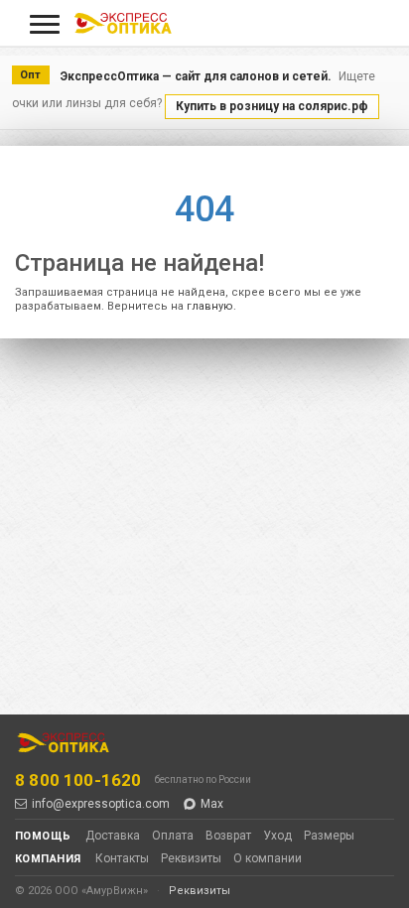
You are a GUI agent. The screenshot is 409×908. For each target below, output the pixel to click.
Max (212, 804)
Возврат (228, 836)
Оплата (173, 836)
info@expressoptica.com (101, 804)
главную (210, 306)
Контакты (122, 858)
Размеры (329, 836)
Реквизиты (191, 858)
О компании (267, 858)
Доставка (112, 836)
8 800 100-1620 (78, 780)
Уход (277, 836)
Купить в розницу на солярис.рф (272, 106)
